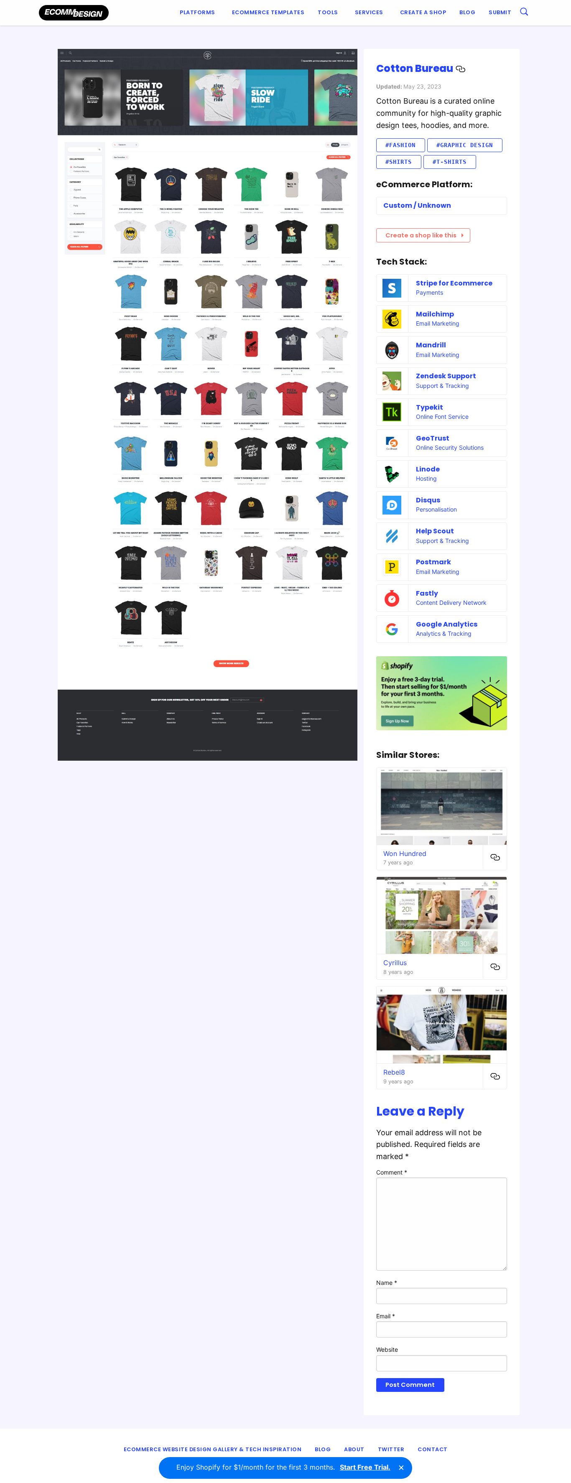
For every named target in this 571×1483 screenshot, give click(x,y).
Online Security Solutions (450, 447)
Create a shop (423, 12)
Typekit (429, 407)
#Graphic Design (464, 145)
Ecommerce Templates (268, 12)
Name (386, 1282)
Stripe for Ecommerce (454, 283)
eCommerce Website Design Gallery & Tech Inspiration (213, 1449)
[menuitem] (199, 12)
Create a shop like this (420, 235)
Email (385, 1316)
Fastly (427, 593)
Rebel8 (394, 1072)
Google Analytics (446, 624)
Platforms (197, 12)
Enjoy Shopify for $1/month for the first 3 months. (283, 1467)
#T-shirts (449, 161)
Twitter (391, 1449)
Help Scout (435, 531)
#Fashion (400, 145)
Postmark (433, 562)
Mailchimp (435, 314)
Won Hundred (404, 853)
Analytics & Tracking (444, 633)
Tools (328, 12)
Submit (500, 12)
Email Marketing (437, 323)
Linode (428, 469)
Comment (391, 1172)
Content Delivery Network (451, 602)
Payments (429, 292)
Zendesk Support (446, 376)
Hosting (426, 478)
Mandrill (431, 345)
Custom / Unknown (417, 205)
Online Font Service (442, 416)
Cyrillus (395, 962)
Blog (467, 12)
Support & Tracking (442, 385)
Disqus (428, 500)
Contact (433, 1449)
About (354, 1449)
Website (387, 1349)
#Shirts (398, 161)
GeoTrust (432, 438)
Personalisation (436, 509)
